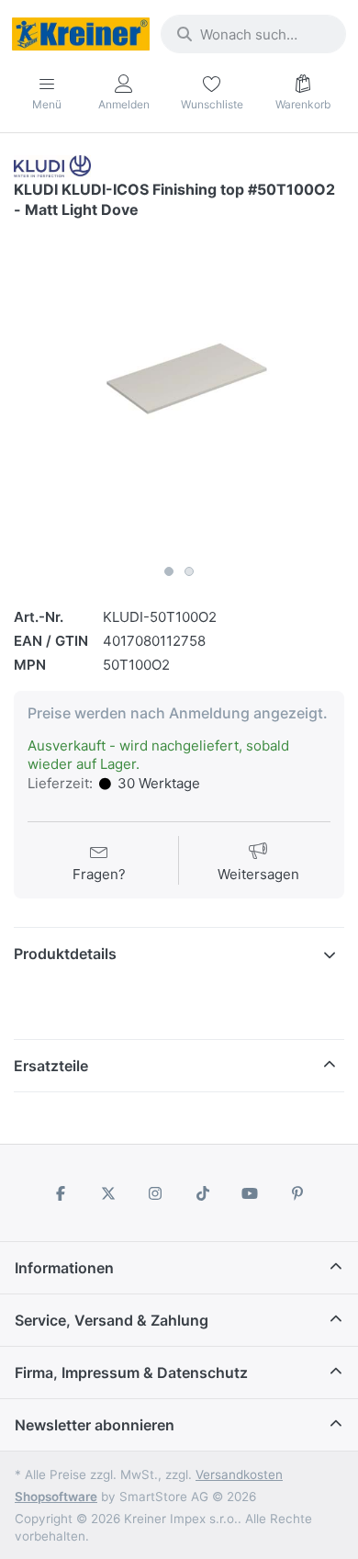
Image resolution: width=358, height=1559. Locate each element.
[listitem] (179, 390)
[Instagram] (155, 1193)
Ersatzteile (51, 1065)
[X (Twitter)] (108, 1193)
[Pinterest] (297, 1193)
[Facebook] (60, 1193)
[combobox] (253, 34)
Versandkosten (239, 1474)
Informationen (64, 1268)
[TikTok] (203, 1193)
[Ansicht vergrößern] (179, 390)
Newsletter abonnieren (94, 1425)
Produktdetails (65, 953)
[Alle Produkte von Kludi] (52, 165)
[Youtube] (250, 1193)
